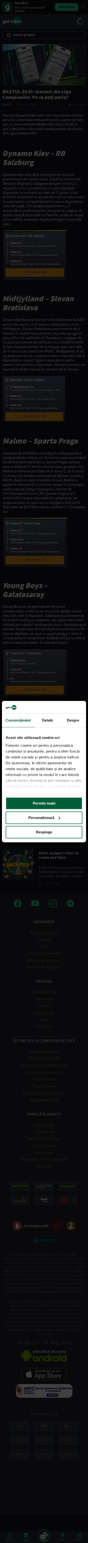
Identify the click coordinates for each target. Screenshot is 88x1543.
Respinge (44, 832)
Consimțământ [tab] (18, 720)
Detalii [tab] (47, 720)
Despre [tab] (73, 720)
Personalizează (41, 818)
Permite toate (44, 803)
